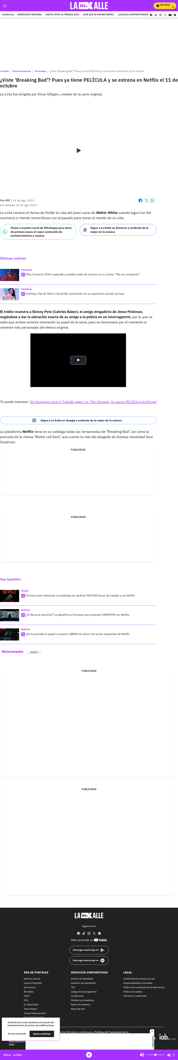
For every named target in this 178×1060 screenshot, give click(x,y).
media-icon (89, 1054)
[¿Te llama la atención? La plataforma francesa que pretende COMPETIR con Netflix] (9, 615)
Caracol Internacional (35, 1013)
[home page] (89, 5)
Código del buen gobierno (84, 992)
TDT (73, 987)
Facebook (140, 202)
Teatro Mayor (30, 1009)
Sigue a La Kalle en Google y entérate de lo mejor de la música (81, 420)
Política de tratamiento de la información (144, 987)
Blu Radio (28, 992)
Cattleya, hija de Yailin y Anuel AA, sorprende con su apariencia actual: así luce (75, 293)
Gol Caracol (30, 987)
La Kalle (4, 71)
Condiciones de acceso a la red (139, 979)
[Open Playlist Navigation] (174, 1055)
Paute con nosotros (80, 1005)
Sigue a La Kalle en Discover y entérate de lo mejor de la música (119, 230)
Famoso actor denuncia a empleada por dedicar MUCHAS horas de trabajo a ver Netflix (80, 595)
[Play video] (78, 151)
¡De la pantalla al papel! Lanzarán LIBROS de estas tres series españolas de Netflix (78, 634)
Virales (25, 590)
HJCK (26, 996)
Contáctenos (77, 996)
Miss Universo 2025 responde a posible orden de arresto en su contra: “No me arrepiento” (83, 274)
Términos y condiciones (135, 996)
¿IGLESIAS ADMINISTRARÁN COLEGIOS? (140, 14)
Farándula (40, 71)
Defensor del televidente (83, 983)
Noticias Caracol (32, 979)
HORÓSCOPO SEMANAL (29, 14)
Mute (142, 1055)
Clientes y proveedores (82, 1000)
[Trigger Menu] (5, 6)
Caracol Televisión (33, 983)
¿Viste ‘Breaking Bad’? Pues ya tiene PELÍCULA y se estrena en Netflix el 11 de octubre (97, 71)
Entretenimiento (22, 71)
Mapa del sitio (78, 1009)
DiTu (26, 1000)
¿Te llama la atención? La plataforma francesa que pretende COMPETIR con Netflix (77, 614)
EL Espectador (31, 1005)
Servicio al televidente (82, 979)
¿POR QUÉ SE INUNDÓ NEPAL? (98, 14)
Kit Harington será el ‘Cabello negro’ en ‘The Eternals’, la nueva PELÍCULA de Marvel (93, 401)
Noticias (25, 610)
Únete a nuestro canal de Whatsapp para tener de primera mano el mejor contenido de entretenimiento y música (41, 231)
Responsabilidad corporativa (137, 983)
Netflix (34, 652)
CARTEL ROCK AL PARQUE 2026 (62, 14)
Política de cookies (132, 992)
